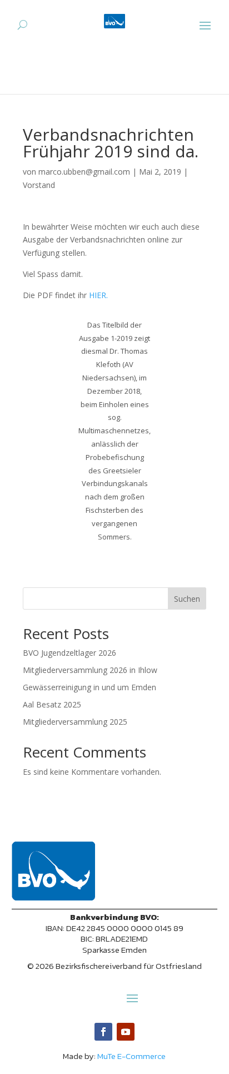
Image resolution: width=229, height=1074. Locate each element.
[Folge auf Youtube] (126, 1032)
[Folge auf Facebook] (103, 1032)
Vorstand (39, 185)
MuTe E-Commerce (131, 1056)
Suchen (187, 598)
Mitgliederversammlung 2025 (75, 721)
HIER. (98, 295)
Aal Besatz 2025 (52, 704)
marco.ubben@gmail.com (84, 171)
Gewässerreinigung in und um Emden (89, 687)
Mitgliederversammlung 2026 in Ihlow (90, 670)
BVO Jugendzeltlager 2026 (69, 652)
